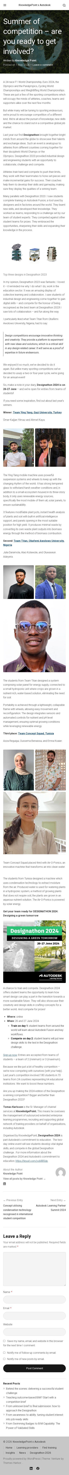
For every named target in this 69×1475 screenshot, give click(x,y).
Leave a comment (43, 64)
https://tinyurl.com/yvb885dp (32, 1160)
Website (7, 1324)
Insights (10, 1452)
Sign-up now (10, 1055)
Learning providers (27, 1447)
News (22, 1452)
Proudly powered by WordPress (21, 1458)
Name (7, 1292)
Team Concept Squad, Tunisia (36, 733)
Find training (49, 1447)
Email (7, 1308)
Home (9, 1447)
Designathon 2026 (40, 1452)
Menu (4, 5)
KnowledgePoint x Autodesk (35, 5)
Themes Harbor (12, 1462)
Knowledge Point (25, 60)
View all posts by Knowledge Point (23, 1178)
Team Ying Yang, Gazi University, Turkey (37, 412)
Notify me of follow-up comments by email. (31, 1352)
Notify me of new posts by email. (25, 1359)
